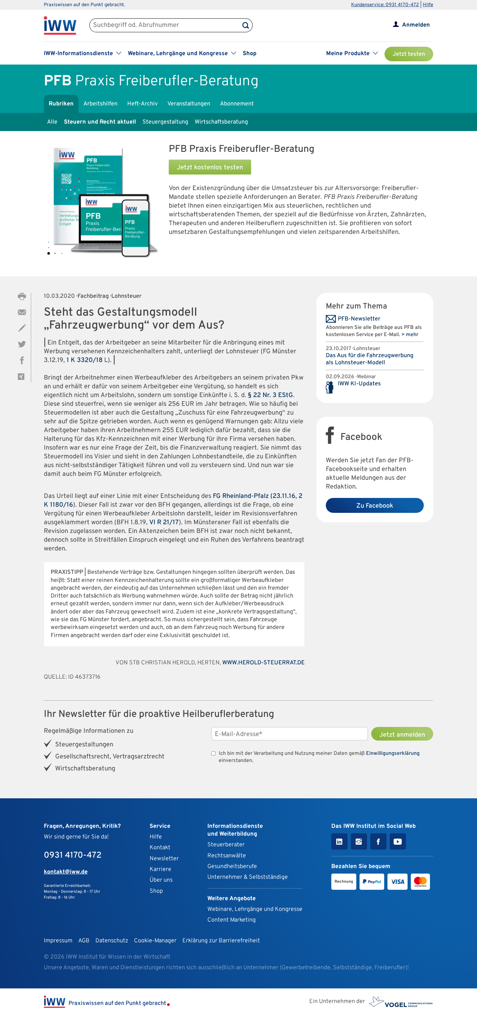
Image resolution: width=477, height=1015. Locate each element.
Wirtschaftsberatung (221, 122)
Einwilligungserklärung (393, 753)
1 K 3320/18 (85, 360)
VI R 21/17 (164, 522)
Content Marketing (231, 920)
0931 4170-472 (73, 855)
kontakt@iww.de (66, 872)
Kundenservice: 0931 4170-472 (385, 5)
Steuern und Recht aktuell (100, 122)
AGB (84, 941)
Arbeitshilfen (100, 104)
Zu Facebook (374, 506)
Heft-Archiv (142, 104)
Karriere (160, 869)
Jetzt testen (409, 54)
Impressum (58, 941)
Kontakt (160, 848)
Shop (249, 53)
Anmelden (416, 25)
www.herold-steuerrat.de (263, 663)
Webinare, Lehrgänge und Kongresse (254, 909)
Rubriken (61, 104)
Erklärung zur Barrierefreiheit (221, 941)
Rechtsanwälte (226, 856)
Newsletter (164, 859)
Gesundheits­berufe (232, 866)
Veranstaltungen (188, 104)
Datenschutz (111, 941)
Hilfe (428, 5)
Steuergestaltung (165, 122)
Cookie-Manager (155, 941)
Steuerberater (226, 845)
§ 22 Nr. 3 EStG (270, 395)
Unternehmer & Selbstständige (247, 877)
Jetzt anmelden (402, 735)
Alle (52, 122)
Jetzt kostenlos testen (210, 167)
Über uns (161, 880)
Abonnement (237, 104)
